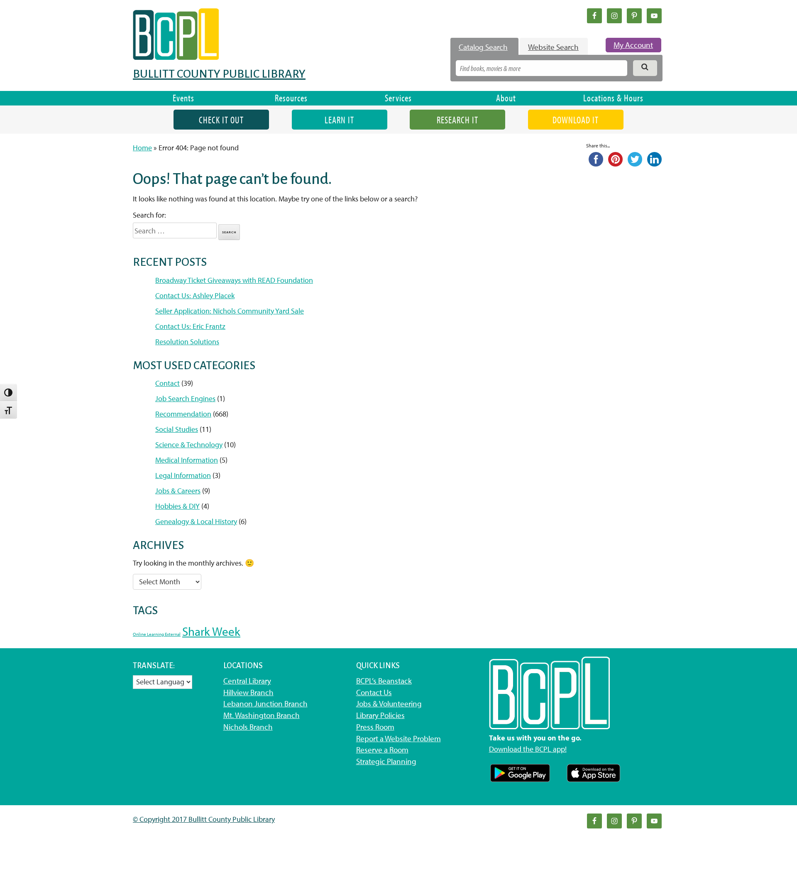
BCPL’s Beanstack (384, 681)
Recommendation (183, 414)
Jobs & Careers (177, 490)
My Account (633, 45)
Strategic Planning (386, 761)
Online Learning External (157, 634)
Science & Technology (188, 444)
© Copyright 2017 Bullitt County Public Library (204, 819)
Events (183, 98)
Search (229, 232)
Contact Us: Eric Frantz (190, 326)
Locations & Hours (613, 98)
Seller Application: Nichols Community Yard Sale (229, 311)
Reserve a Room (382, 750)
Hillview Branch (248, 692)
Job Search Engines (185, 398)
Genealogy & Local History (196, 521)
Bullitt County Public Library (219, 74)
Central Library (247, 681)
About (506, 98)
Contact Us (374, 692)
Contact (167, 383)
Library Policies (380, 715)
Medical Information (186, 460)
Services (398, 98)
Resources (291, 98)
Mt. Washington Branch (261, 715)
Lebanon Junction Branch (265, 703)
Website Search (553, 47)
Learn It (339, 120)
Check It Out (221, 120)
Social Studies (176, 429)
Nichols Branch (248, 727)
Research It (457, 120)
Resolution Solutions (187, 341)
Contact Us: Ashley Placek (195, 295)
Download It (576, 120)
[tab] (484, 47)
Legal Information (183, 475)
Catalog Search (483, 47)
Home (142, 147)
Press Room (375, 727)
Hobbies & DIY (177, 506)
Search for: (149, 215)
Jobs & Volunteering (389, 703)
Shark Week (211, 631)
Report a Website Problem (398, 738)
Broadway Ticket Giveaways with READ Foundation (234, 280)
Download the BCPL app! (528, 749)
